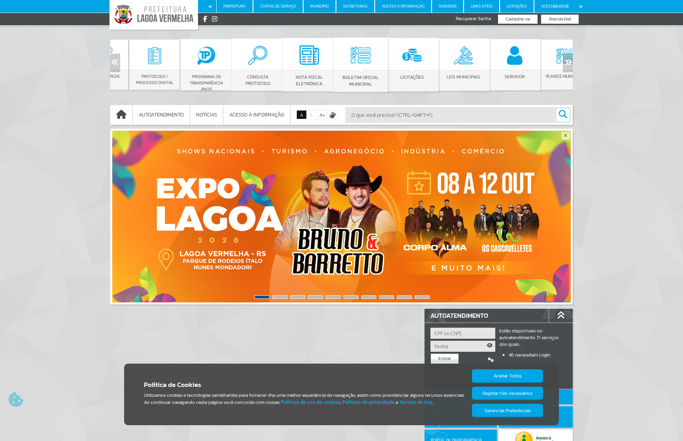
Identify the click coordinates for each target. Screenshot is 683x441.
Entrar (444, 358)
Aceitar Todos (508, 375)
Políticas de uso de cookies (310, 402)
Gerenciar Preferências (508, 410)
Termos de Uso (415, 402)
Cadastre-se (518, 19)
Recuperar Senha (473, 18)
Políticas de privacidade (368, 402)
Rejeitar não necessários (507, 393)
